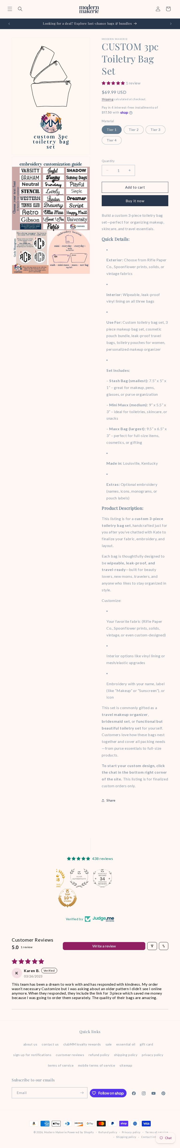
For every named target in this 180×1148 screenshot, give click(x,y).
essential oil (125, 1044)
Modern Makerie (55, 1132)
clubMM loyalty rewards (82, 1044)
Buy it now (135, 201)
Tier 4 (112, 140)
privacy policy (152, 1055)
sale (108, 1044)
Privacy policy (131, 1132)
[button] (10, 9)
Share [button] (111, 800)
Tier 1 (112, 130)
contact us (50, 1044)
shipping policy (126, 1055)
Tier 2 (134, 130)
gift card (146, 1044)
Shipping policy (126, 1136)
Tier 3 (155, 130)
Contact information (154, 1136)
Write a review (104, 946)
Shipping (107, 99)
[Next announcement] (171, 24)
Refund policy (107, 1132)
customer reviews (70, 1055)
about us (30, 1044)
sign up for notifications (32, 1055)
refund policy (99, 1055)
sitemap (126, 1065)
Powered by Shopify (81, 1132)
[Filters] (152, 946)
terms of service (61, 1065)
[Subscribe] (82, 1092)
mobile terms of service (96, 1065)
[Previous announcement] (9, 24)
